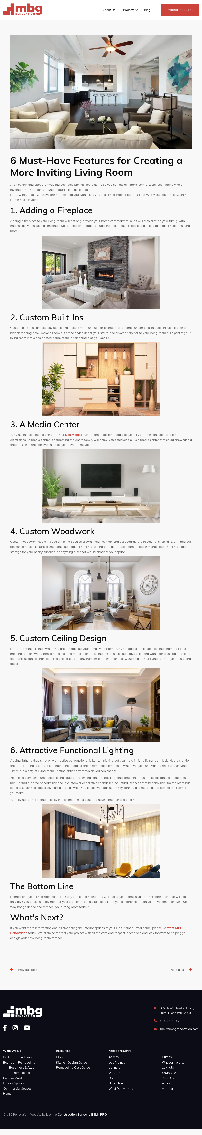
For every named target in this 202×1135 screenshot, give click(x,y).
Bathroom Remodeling (19, 1062)
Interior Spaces (13, 1083)
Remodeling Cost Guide (73, 1067)
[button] (129, 10)
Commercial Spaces (17, 1088)
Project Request (180, 10)
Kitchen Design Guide (71, 1062)
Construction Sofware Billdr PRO (82, 1114)
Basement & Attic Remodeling (21, 1070)
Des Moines (73, 435)
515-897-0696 (171, 1021)
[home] (22, 9)
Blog (59, 1057)
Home (7, 1093)
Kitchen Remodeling (17, 1057)
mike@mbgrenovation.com (179, 1029)
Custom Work (13, 1078)
